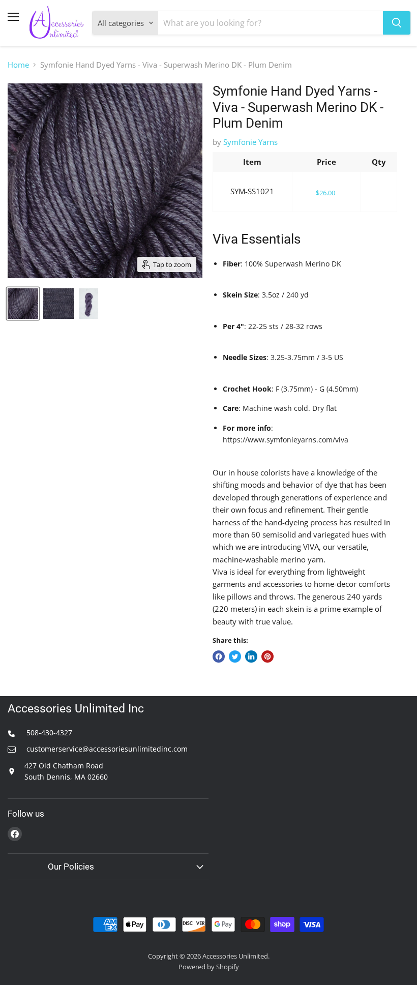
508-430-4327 (48, 732)
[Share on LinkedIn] (251, 656)
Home (18, 65)
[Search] (396, 23)
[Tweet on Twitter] (235, 656)
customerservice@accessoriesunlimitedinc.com (106, 749)
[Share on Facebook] (219, 656)
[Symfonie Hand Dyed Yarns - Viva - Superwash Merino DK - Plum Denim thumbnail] (23, 303)
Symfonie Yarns (250, 142)
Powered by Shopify (208, 966)
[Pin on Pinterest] (267, 656)
